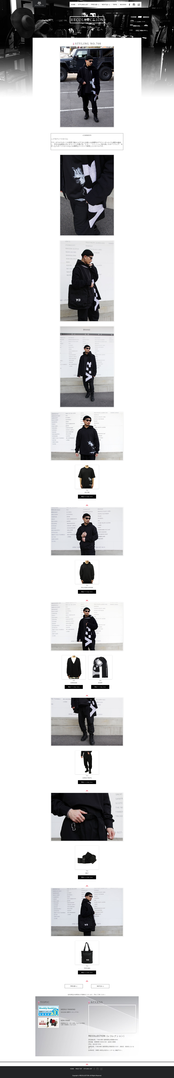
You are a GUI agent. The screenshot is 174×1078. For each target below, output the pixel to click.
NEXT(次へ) (106, 4)
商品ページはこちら (87, 496)
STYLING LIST (83, 4)
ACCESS (123, 4)
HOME (73, 4)
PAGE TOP (79, 1068)
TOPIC (115, 4)
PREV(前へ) (95, 4)
